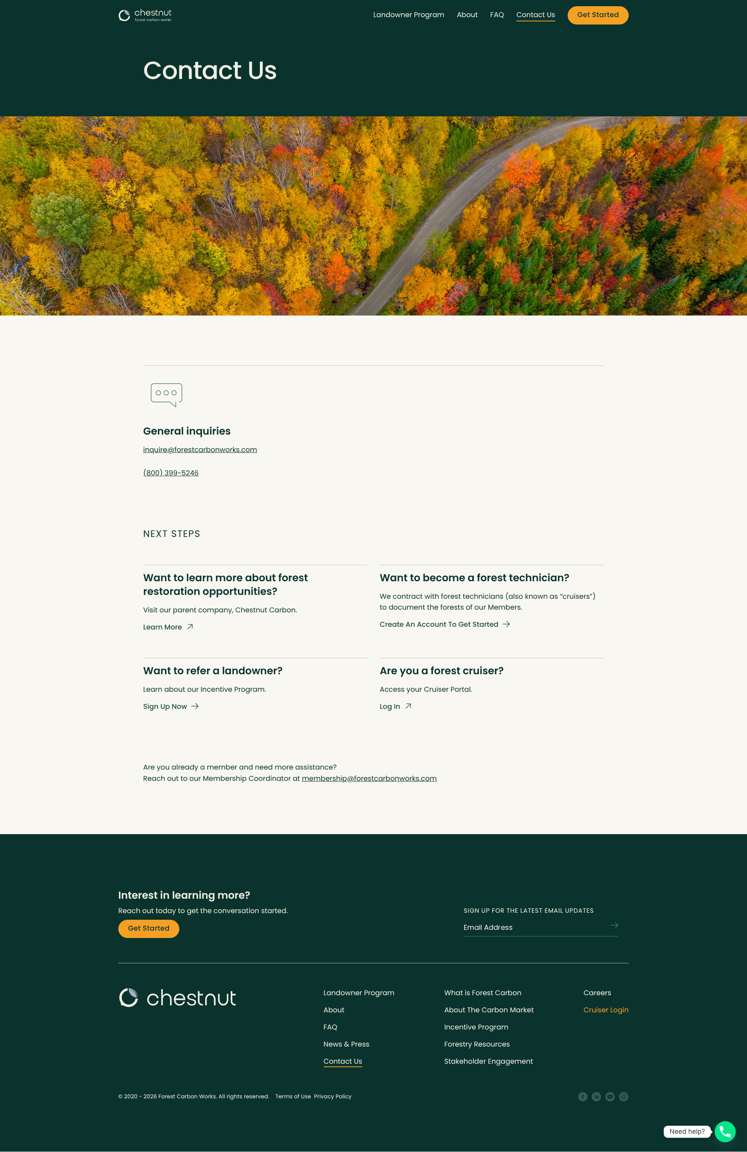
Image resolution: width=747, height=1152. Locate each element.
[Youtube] (610, 1097)
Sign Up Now (165, 707)
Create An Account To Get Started (439, 624)
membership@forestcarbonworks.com (369, 779)
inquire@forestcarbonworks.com (200, 450)
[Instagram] (624, 1097)
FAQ (497, 15)
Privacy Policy (333, 1096)
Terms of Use (293, 1096)
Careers (597, 993)
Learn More (162, 627)
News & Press (347, 1044)
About (467, 15)
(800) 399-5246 (171, 473)
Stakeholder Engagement (488, 1061)
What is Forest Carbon (482, 993)
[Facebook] (583, 1097)
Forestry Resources (477, 1044)
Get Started (598, 15)
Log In (390, 707)
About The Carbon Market (489, 1010)
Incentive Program (476, 1027)
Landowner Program (409, 15)
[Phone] (725, 1131)
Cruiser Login (606, 1010)
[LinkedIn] (596, 1097)
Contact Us (535, 15)
